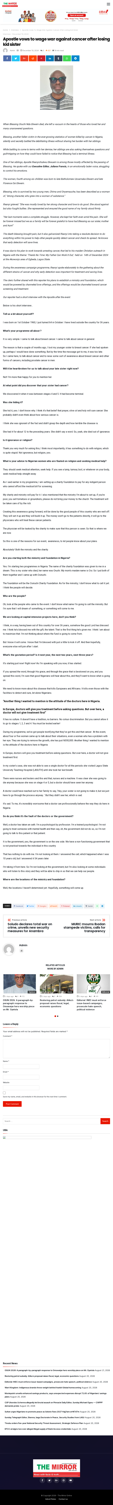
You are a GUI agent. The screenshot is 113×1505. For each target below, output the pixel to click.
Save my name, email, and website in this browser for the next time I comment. (35, 1097)
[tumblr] (58, 58)
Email (6, 1072)
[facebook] (7, 58)
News (70, 992)
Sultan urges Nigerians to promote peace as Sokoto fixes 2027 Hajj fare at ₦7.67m (42, 1411)
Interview (15, 30)
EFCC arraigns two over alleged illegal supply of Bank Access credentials (38, 1429)
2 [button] (57, 1016)
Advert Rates (50, 1499)
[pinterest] (41, 58)
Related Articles (55, 965)
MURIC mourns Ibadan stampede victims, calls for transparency (84, 926)
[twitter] (16, 58)
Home (5, 30)
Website (6, 1082)
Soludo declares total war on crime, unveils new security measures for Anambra (30, 926)
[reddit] (33, 58)
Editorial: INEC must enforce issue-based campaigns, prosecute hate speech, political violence (48, 1382)
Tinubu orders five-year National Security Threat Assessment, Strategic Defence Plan (44, 1423)
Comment (7, 1036)
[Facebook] (42, 1480)
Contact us (63, 1499)
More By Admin (55, 969)
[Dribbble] (63, 1480)
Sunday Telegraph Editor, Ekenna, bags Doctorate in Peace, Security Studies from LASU (44, 1417)
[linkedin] (50, 58)
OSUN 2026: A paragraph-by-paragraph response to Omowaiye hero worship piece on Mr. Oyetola (49, 1370)
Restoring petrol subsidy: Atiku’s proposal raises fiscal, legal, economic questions (56, 1003)
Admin (12, 50)
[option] (19, 992)
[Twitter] (49, 1480)
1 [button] (55, 1016)
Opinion (32, 992)
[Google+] (56, 1480)
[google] (24, 58)
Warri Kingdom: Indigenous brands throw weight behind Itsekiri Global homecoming (43, 1387)
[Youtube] (70, 1480)
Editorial (105, 992)
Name (6, 1061)
